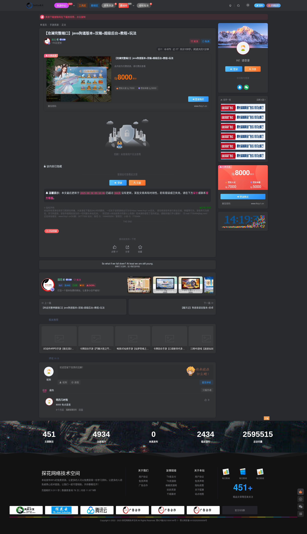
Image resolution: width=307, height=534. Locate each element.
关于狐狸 (199, 489)
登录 (120, 182)
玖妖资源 (171, 489)
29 (76, 285)
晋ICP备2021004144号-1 (167, 520)
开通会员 (275, 5)
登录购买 (199, 99)
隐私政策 (199, 485)
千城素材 (171, 493)
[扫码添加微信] (300, 506)
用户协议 (143, 476)
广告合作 (143, 485)
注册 (138, 182)
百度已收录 (206, 207)
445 (68, 285)
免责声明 (143, 480)
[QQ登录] (239, 87)
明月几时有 (62, 399)
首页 (44, 24)
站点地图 (199, 493)
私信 (207, 41)
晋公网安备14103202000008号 (193, 520)
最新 (44, 390)
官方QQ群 (240, 510)
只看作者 (207, 390)
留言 (195, 193)
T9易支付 (171, 476)
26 (83, 285)
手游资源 (54, 24)
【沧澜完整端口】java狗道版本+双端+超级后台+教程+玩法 (90, 33)
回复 (81, 409)
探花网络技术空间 (130, 520)
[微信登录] (246, 87)
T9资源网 (171, 480)
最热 (51, 390)
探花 (54, 39)
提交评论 (206, 382)
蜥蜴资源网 (171, 485)
